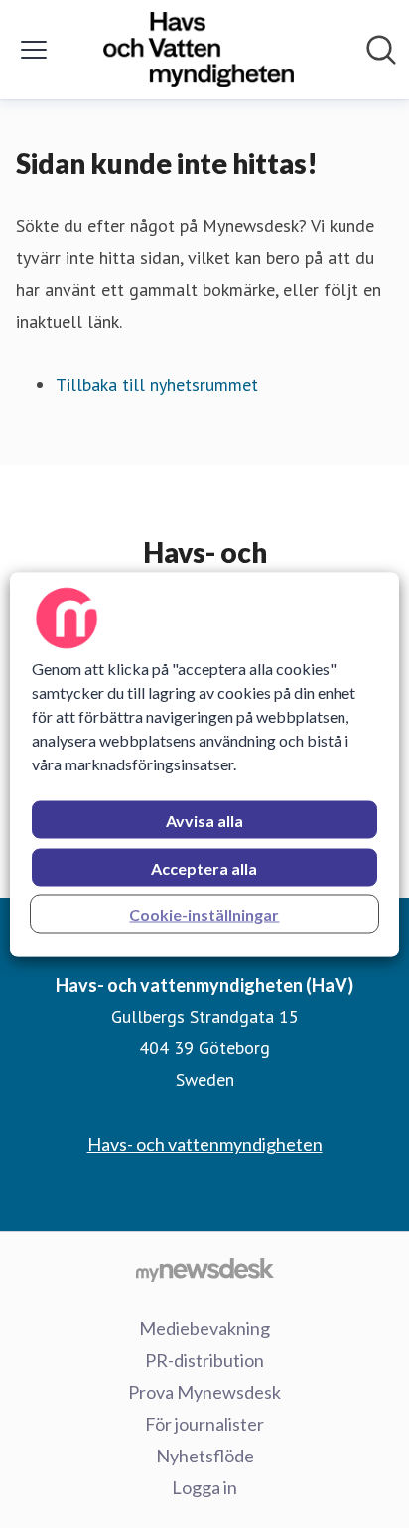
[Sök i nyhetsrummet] (381, 50)
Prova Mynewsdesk (204, 1392)
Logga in (204, 1487)
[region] (204, 764)
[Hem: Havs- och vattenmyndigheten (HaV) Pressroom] (198, 49)
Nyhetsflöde (205, 1455)
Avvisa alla (204, 819)
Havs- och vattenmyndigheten (205, 1144)
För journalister (204, 1424)
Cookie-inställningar (204, 913)
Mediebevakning (204, 1328)
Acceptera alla (204, 867)
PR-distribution (204, 1360)
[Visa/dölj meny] (34, 50)
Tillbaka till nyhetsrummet (157, 384)
